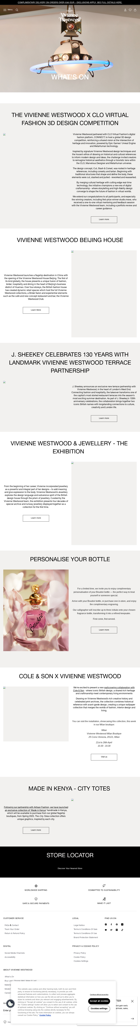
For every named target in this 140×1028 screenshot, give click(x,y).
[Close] (132, 1001)
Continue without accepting (99, 994)
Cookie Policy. (45, 1015)
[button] (10, 1003)
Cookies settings (99, 1009)
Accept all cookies (99, 1001)
